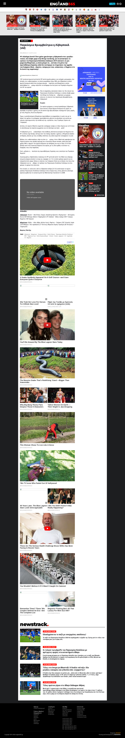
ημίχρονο (60, 236)
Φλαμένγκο (34, 234)
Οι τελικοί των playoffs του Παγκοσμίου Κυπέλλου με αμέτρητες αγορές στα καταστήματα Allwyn (65, 651)
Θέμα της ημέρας (67, 711)
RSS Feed (64, 714)
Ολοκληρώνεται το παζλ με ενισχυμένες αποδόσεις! (29, 103)
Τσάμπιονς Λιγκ (31, 236)
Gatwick (36, 716)
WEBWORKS (117, 734)
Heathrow (36, 714)
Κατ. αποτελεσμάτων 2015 (69, 726)
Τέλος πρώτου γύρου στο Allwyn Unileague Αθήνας (64, 685)
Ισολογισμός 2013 (67, 718)
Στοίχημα (118, 736)
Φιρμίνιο (29, 237)
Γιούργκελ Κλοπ (42, 234)
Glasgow (36, 722)
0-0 (65, 236)
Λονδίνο (50, 708)
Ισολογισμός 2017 (67, 724)
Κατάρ (56, 236)
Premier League (81, 708)
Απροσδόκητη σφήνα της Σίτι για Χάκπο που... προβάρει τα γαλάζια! (16, 28)
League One (80, 711)
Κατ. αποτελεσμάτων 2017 (69, 729)
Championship (80, 710)
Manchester (37, 720)
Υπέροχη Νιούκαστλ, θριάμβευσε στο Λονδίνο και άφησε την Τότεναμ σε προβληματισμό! (38, 29)
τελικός (51, 236)
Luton (35, 719)
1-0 (25, 237)
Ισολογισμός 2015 (67, 721)
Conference (80, 714)
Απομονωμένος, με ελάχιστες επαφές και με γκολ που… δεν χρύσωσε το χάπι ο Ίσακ (107, 29)
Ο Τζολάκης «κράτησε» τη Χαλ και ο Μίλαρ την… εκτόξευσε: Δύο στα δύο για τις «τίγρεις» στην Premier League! (85, 30)
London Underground (39, 708)
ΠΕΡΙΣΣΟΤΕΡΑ (100, 195)
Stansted (36, 717)
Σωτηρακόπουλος (67, 710)
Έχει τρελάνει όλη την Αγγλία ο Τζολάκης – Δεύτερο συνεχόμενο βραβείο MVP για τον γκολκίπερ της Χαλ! (95, 188)
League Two (80, 712)
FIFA (25, 236)
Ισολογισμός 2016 (67, 723)
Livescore (65, 715)
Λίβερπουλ (27, 234)
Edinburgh (36, 723)
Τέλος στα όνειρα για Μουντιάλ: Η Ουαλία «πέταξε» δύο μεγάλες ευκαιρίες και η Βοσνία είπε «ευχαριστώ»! (66, 668)
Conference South (81, 717)
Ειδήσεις (64, 708)
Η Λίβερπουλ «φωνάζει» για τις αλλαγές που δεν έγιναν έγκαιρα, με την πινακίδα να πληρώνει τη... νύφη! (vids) (62, 30)
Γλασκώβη (51, 712)
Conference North (81, 715)
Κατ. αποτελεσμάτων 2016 (69, 727)
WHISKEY (118, 733)
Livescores (65, 712)
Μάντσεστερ (51, 710)
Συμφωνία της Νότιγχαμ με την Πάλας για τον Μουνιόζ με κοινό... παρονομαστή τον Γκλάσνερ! (96, 177)
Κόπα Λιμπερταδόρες (42, 236)
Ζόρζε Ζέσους (51, 234)
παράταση (69, 236)
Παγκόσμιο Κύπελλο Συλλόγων (64, 234)
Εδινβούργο (51, 714)
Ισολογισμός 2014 (67, 720)
